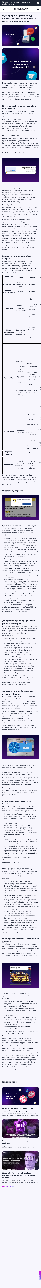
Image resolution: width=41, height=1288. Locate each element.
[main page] (21, 9)
